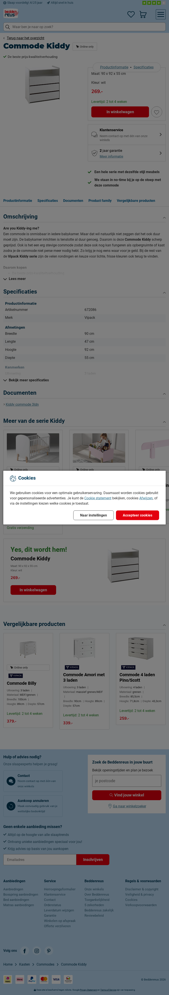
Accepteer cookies (137, 515)
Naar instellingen (93, 515)
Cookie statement (97, 498)
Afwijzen (146, 498)
